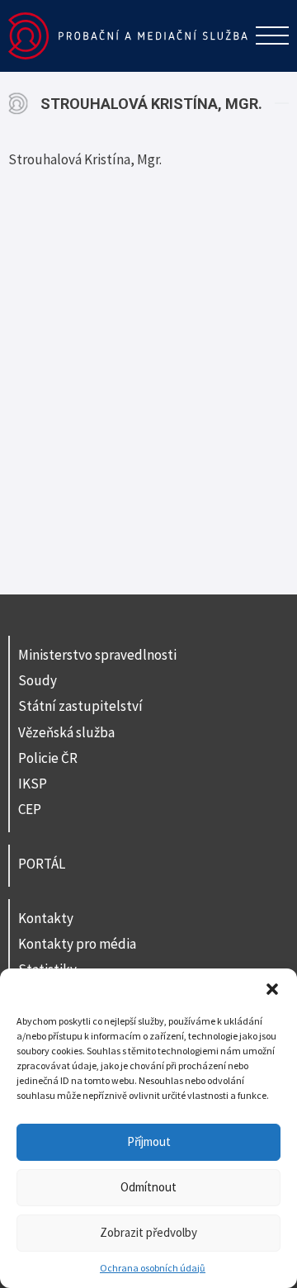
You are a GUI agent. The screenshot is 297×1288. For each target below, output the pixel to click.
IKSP (32, 783)
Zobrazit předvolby (148, 1232)
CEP (29, 809)
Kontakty (45, 918)
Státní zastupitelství (80, 706)
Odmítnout (148, 1187)
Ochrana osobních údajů (152, 1268)
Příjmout (149, 1141)
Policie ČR (48, 758)
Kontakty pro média (77, 944)
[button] (272, 989)
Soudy (37, 680)
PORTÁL (41, 864)
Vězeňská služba (66, 732)
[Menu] (272, 35)
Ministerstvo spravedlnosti (97, 655)
